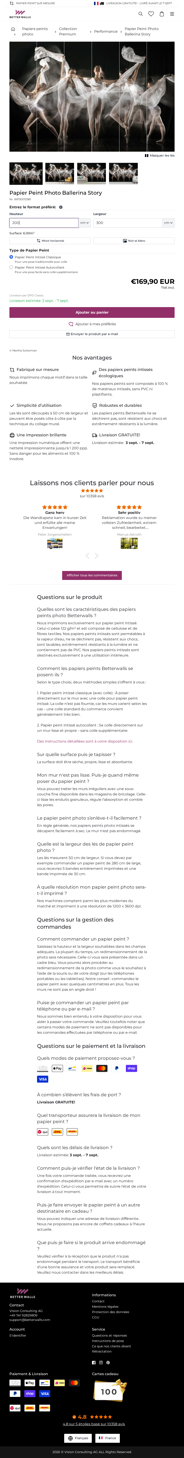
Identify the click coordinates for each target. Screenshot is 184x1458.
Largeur (99, 214)
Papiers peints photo (35, 31)
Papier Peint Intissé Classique (41, 259)
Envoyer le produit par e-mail (94, 334)
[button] (26, 173)
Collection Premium (68, 31)
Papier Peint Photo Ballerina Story (142, 31)
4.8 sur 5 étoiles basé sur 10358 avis (94, 1424)
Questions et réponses (109, 1335)
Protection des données (110, 1312)
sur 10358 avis (92, 496)
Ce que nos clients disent (111, 1346)
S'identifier (17, 1335)
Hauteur (16, 214)
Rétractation (102, 1351)
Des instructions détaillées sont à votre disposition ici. (85, 741)
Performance (106, 31)
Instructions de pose (108, 1341)
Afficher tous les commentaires (92, 575)
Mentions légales (105, 1307)
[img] (92, 490)
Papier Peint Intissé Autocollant (46, 269)
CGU (95, 1317)
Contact (98, 1301)
